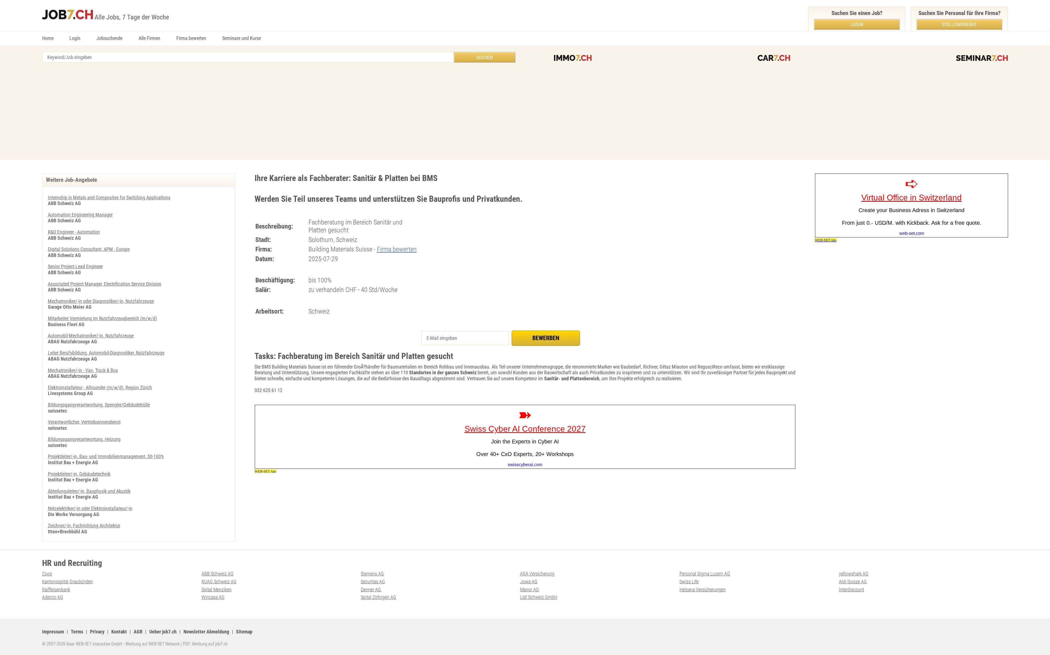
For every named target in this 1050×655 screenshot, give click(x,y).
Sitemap (244, 631)
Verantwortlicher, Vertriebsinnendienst (84, 422)
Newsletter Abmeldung (206, 631)
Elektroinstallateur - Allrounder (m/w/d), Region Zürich (100, 387)
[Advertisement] (525, 112)
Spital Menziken (217, 589)
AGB (138, 631)
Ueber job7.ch (163, 631)
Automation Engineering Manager (80, 215)
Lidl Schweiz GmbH (538, 597)
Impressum (53, 631)
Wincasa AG (213, 597)
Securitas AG (373, 581)
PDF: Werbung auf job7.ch (205, 644)
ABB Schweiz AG (218, 574)
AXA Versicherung (537, 574)
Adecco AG (52, 597)
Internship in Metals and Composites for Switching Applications (109, 197)
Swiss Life (689, 581)
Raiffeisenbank (56, 589)
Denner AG (371, 589)
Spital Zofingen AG (378, 597)
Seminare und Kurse (241, 38)
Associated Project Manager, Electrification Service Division (104, 284)
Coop (47, 574)
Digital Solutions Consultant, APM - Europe (89, 249)
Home (48, 38)
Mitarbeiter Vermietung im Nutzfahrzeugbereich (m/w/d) (102, 318)
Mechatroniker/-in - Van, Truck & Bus (83, 370)
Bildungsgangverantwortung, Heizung (84, 439)
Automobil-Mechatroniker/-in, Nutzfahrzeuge (91, 335)
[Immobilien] (573, 58)
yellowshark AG (853, 574)
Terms (77, 631)
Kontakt (119, 631)
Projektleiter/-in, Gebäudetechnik (79, 474)
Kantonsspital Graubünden (67, 581)
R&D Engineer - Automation (74, 232)
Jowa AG (528, 581)
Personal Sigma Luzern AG (704, 574)
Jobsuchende (109, 38)
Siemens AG (372, 574)
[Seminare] (982, 58)
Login (74, 38)
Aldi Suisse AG (853, 581)
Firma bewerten (191, 38)
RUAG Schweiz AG (219, 581)
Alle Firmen (149, 38)
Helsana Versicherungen (702, 589)
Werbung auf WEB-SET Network (153, 644)
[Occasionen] (773, 58)
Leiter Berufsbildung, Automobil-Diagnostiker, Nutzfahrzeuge (106, 353)
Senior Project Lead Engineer (75, 266)
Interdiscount (851, 589)
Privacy (97, 631)
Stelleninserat (959, 24)
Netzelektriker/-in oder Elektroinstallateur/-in (90, 508)
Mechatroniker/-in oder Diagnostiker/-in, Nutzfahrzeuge (101, 301)
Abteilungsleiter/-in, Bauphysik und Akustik (89, 491)
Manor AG (529, 589)
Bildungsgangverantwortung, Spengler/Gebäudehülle (99, 405)
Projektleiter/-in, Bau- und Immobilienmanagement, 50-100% (106, 456)
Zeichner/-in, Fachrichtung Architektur (84, 525)
